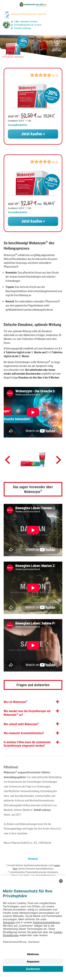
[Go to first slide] (58, 460)
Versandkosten (44, 875)
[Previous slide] (8, 460)
